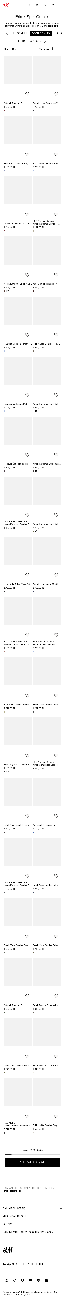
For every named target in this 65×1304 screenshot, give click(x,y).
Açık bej (33, 231)
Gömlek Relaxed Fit (13, 103)
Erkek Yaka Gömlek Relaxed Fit (48, 704)
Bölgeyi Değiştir (31, 1264)
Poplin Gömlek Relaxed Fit (17, 1125)
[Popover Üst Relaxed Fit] (18, 438)
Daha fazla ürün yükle (33, 1162)
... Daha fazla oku (49, 25)
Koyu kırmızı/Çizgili (4, 110)
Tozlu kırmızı (4, 651)
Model (7, 49)
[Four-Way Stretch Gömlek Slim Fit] (18, 738)
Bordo (4, 471)
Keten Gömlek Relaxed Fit (45, 765)
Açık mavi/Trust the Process (33, 170)
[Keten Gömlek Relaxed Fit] (47, 738)
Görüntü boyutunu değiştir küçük (60, 49)
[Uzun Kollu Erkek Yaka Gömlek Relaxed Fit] (18, 558)
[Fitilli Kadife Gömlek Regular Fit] (18, 137)
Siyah (4, 591)
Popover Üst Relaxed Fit (16, 464)
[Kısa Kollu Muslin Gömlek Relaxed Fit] (18, 678)
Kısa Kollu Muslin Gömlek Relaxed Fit (22, 704)
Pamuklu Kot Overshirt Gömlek (48, 103)
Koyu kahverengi (33, 471)
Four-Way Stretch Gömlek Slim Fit (20, 764)
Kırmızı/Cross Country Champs (4, 230)
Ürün (14, 49)
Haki (33, 1012)
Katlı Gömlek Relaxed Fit (45, 284)
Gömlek (47, 1188)
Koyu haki (33, 351)
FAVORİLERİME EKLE (27, 94)
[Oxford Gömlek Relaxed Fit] (18, 197)
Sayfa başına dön (61, 652)
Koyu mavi (33, 591)
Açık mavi (4, 170)
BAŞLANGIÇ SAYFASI (15, 1188)
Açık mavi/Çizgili (4, 411)
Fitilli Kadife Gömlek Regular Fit (19, 163)
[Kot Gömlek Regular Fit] (47, 799)
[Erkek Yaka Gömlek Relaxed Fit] (47, 678)
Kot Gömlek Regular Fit (44, 825)
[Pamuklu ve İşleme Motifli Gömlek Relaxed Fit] (18, 318)
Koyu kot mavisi (33, 110)
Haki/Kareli (4, 1012)
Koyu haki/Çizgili (4, 1072)
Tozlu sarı (4, 712)
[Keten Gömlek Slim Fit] (47, 618)
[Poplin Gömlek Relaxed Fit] (18, 1099)
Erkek (34, 1188)
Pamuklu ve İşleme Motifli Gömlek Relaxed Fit (26, 344)
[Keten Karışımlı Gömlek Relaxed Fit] (47, 197)
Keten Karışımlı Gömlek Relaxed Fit (21, 524)
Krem (33, 1072)
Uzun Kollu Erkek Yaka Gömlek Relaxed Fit (25, 584)
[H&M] (6, 5)
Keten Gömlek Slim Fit (44, 644)
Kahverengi (4, 291)
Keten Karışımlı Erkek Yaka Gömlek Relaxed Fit (27, 284)
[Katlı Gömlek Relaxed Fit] (47, 257)
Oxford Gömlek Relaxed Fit (17, 223)
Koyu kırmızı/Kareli (33, 291)
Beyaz (33, 411)
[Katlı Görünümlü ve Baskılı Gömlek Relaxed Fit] (47, 137)
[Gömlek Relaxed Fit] (18, 77)
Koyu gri (33, 712)
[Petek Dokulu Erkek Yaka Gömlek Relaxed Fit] (47, 979)
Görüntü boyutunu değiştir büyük (54, 49)
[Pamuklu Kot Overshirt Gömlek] (47, 77)
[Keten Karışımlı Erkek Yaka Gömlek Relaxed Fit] (18, 257)
